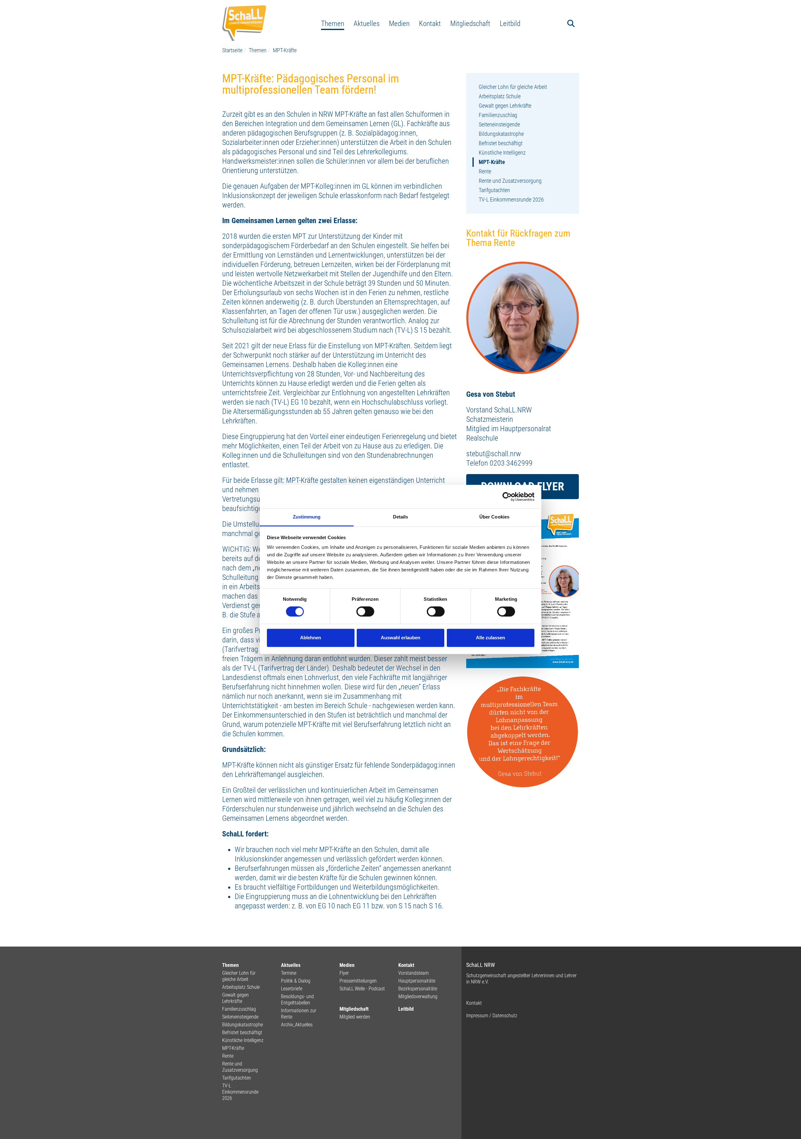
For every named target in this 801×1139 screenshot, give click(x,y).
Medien (399, 23)
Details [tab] (400, 516)
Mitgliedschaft (470, 23)
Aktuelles (367, 23)
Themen (332, 23)
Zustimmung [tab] (307, 516)
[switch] (365, 612)
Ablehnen (310, 637)
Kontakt (430, 23)
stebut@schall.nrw (493, 453)
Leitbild (510, 23)
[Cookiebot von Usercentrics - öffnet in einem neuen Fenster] (507, 496)
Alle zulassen (490, 637)
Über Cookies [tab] (494, 516)
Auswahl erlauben (400, 637)
